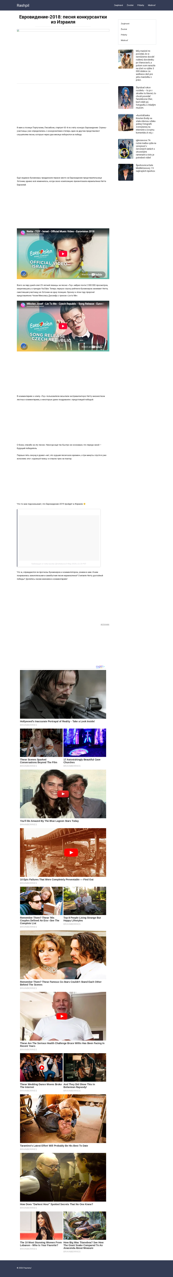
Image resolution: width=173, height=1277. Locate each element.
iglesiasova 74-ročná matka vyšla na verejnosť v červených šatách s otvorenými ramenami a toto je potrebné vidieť (146, 149)
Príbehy (140, 5)
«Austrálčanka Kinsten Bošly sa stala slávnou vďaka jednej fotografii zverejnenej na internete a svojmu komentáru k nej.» (145, 124)
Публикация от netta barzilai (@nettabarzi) (48, 564)
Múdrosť (152, 5)
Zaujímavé (118, 5)
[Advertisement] (63, 105)
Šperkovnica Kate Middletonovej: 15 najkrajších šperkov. (145, 168)
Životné (130, 5)
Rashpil (23, 5)
